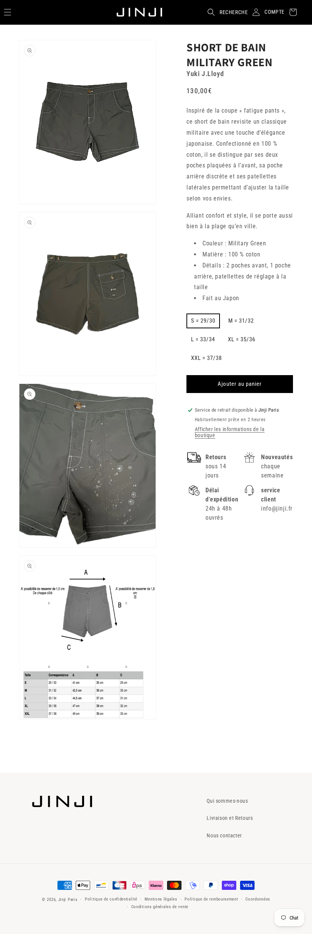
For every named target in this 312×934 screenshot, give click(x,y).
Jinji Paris (68, 899)
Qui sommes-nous (227, 801)
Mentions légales (161, 899)
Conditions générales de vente (159, 906)
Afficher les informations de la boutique (230, 432)
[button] (225, 12)
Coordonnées (257, 899)
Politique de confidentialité (111, 899)
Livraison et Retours (230, 818)
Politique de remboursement (211, 899)
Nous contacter (224, 835)
